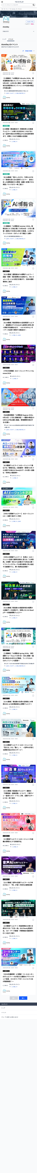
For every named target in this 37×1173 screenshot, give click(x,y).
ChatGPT (12, 93)
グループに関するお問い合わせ (9, 1017)
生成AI (7, 93)
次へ (23, 998)
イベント (3, 1012)
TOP (2, 9)
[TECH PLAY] (19, 1)
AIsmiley (13, 9)
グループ (8, 9)
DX (24, 93)
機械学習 (21, 93)
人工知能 (17, 93)
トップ (3, 1008)
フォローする (30, 21)
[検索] (34, 5)
